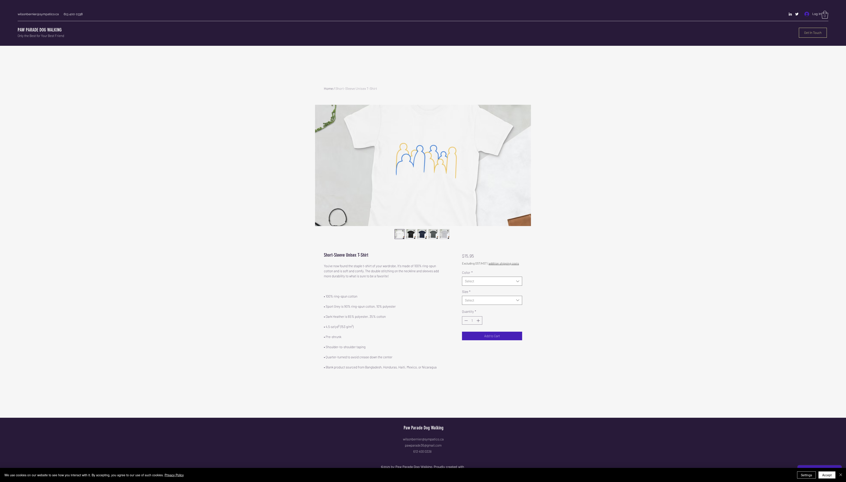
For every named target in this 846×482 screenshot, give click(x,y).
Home (328, 88)
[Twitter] (797, 14)
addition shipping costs (504, 263)
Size (466, 291)
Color (467, 272)
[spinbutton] (472, 320)
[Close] (840, 474)
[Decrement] (466, 320)
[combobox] (492, 281)
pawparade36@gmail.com (423, 445)
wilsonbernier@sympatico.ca (38, 14)
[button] (825, 15)
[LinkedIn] (790, 14)
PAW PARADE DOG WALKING (40, 30)
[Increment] (479, 320)
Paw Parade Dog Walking (423, 428)
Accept (827, 475)
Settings (806, 475)
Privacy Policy (174, 475)
